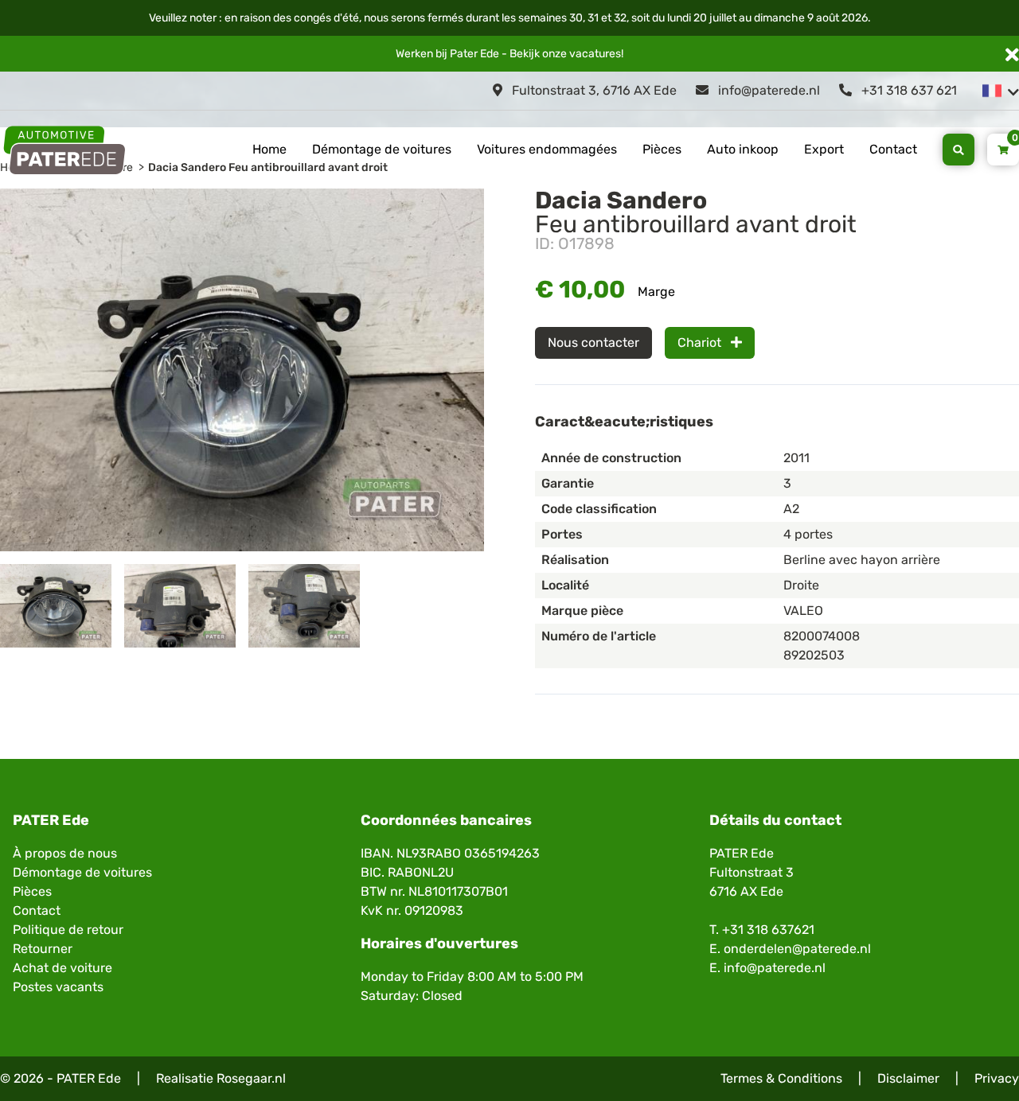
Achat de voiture (62, 967)
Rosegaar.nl (251, 1078)
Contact (893, 149)
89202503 (814, 655)
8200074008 (821, 636)
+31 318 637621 (768, 929)
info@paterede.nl (767, 90)
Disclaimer (908, 1078)
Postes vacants (58, 986)
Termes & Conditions (781, 1078)
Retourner (42, 948)
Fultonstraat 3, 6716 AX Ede (593, 90)
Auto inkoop (743, 149)
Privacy (996, 1078)
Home (269, 149)
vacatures (595, 53)
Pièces (661, 149)
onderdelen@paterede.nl (797, 948)
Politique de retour (68, 929)
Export (824, 149)
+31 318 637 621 (907, 90)
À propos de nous (65, 853)
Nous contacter (593, 342)
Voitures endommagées (547, 149)
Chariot (700, 342)
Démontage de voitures (381, 149)
